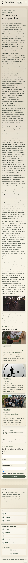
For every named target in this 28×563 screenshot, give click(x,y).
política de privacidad (18, 473)
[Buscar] (26, 2)
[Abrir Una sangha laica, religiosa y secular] (14, 401)
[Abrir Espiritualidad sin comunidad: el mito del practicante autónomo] (14, 337)
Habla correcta (7, 383)
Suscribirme (14, 476)
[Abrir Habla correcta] (14, 370)
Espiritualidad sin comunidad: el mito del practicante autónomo (13, 351)
